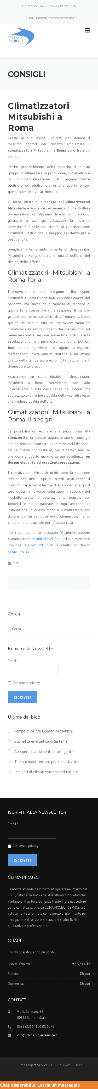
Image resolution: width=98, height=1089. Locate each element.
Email (13, 660)
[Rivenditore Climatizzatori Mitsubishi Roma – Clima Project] (21, 37)
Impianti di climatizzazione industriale (46, 771)
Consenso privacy (26, 682)
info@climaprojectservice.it (56, 18)
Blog (16, 563)
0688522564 (48, 6)
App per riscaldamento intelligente (43, 751)
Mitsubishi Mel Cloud (47, 538)
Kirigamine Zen (19, 551)
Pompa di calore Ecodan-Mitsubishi (43, 731)
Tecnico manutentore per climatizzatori (47, 761)
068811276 (68, 6)
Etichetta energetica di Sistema (40, 741)
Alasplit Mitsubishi (39, 545)
